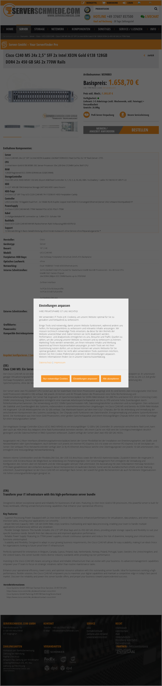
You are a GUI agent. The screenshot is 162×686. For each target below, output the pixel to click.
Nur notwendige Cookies (55, 378)
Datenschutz (45, 362)
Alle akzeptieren (111, 378)
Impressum (59, 362)
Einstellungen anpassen (85, 378)
